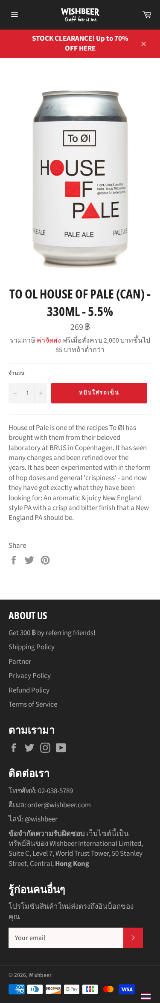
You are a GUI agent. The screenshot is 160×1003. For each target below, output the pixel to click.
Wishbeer (40, 975)
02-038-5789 (55, 791)
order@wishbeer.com (59, 805)
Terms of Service (33, 704)
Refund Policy (29, 690)
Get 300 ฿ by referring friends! (52, 633)
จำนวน (16, 373)
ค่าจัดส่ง (49, 340)
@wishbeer (41, 819)
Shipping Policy (32, 647)
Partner (20, 662)
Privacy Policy (30, 676)
